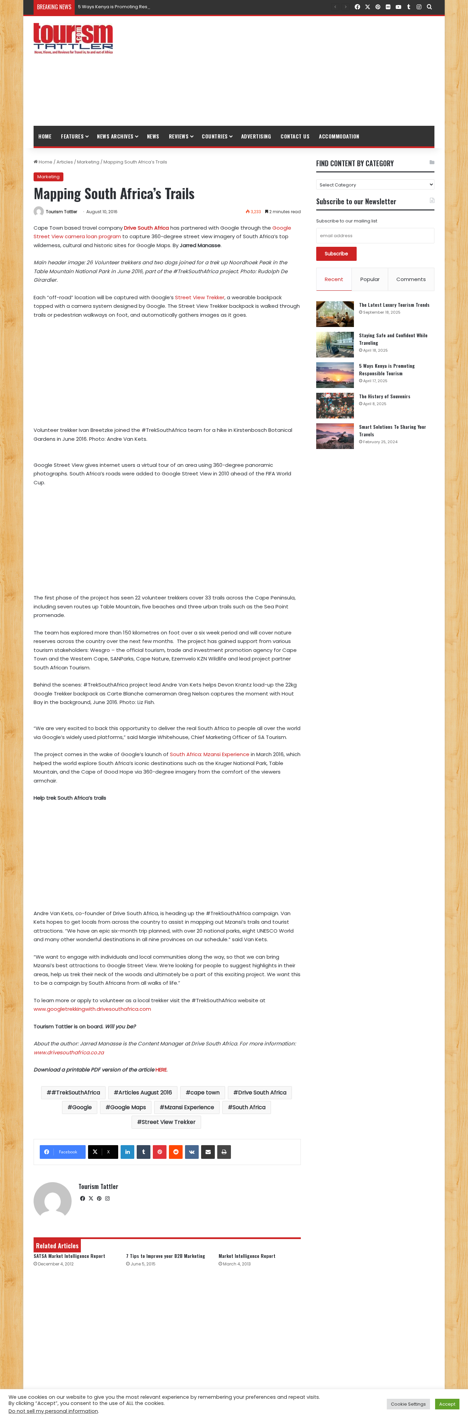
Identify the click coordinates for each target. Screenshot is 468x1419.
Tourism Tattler (61, 212)
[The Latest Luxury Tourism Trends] (335, 314)
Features (72, 136)
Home (44, 136)
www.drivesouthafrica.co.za (69, 1052)
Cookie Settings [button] (408, 1404)
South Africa (249, 1107)
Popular (370, 279)
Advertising (256, 136)
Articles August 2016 (145, 1092)
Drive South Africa (262, 1092)
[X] (91, 1198)
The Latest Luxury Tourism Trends (394, 304)
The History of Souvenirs (384, 396)
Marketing (88, 162)
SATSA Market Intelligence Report (69, 1255)
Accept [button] (447, 1404)
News (153, 136)
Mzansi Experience (189, 1107)
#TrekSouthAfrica (75, 1092)
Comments (411, 279)
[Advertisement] (302, 71)
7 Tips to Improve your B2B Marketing (165, 1255)
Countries (215, 136)
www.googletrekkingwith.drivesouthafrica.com (92, 1008)
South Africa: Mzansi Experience (209, 754)
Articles (65, 162)
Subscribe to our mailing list (346, 221)
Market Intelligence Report (247, 1255)
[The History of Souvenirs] (335, 406)
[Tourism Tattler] (73, 38)
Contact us (295, 136)
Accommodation (339, 136)
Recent (334, 279)
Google (82, 1107)
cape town (205, 1092)
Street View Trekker (199, 297)
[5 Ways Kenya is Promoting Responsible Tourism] (335, 375)
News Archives (115, 136)
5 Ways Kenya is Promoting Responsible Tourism (132, 6)
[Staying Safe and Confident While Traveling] (335, 344)
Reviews (179, 136)
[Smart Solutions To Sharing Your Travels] (335, 436)
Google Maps (128, 1107)
